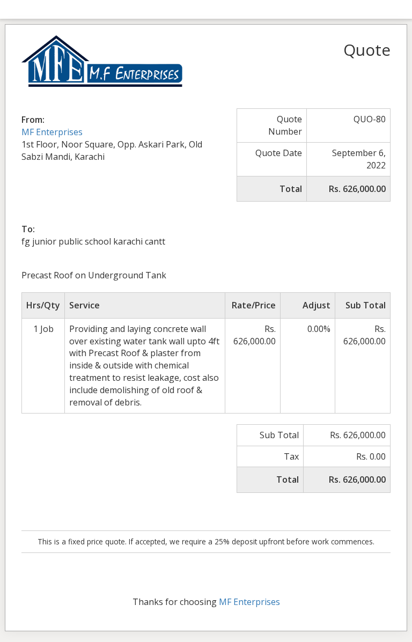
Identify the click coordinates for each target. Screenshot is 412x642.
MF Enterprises (52, 132)
